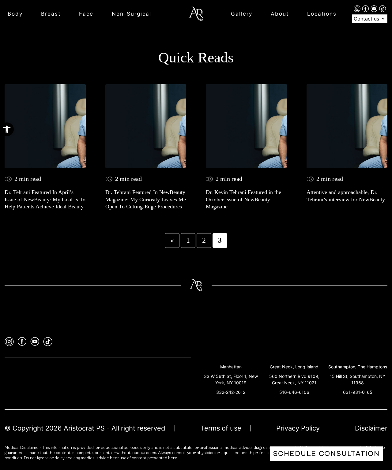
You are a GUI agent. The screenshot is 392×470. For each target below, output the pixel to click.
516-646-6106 (294, 392)
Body (15, 14)
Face (86, 14)
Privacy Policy (298, 428)
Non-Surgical (131, 14)
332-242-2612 (230, 392)
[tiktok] (382, 8)
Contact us (367, 19)
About (280, 14)
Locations (322, 14)
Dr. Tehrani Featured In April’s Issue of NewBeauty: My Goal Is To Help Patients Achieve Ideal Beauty (45, 199)
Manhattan (231, 366)
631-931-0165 (357, 392)
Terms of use (221, 428)
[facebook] (366, 8)
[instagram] (358, 8)
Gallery (241, 14)
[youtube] (375, 8)
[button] (7, 129)
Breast (51, 14)
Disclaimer (371, 428)
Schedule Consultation (326, 453)
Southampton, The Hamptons (357, 366)
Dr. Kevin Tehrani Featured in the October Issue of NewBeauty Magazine (243, 199)
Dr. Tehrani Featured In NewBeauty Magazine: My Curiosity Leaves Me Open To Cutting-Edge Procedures (145, 199)
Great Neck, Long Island (294, 366)
